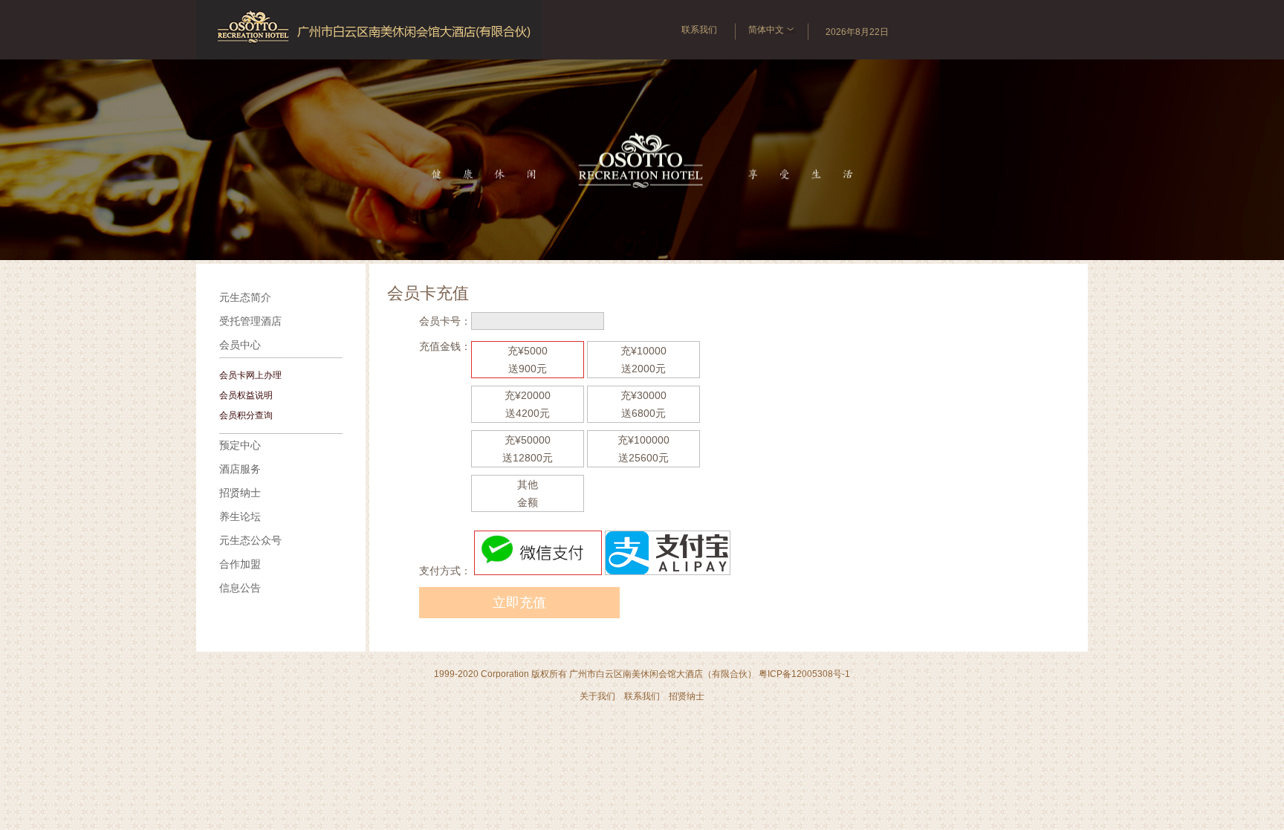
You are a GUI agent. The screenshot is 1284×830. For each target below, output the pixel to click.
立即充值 (519, 602)
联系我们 (699, 30)
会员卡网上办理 (250, 375)
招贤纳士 (240, 493)
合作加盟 (240, 564)
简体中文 (766, 30)
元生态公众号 (250, 540)
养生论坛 (240, 516)
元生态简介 (245, 297)
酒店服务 (240, 469)
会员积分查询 (246, 415)
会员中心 (240, 345)
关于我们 (597, 696)
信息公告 (240, 588)
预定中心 (240, 445)
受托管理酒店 (250, 321)
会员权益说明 (246, 395)
